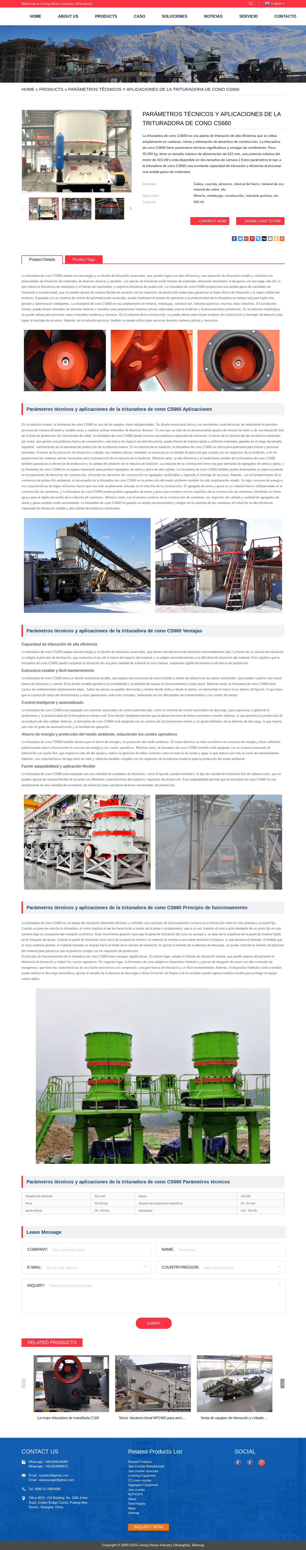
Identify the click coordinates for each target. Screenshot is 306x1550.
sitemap (133, 1513)
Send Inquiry (137, 1503)
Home (35, 16)
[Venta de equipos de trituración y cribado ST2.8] (234, 1383)
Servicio (248, 16)
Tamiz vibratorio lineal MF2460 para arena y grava (153, 1418)
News (132, 1508)
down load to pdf (263, 221)
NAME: (168, 1249)
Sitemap (198, 1545)
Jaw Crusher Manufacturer (146, 1466)
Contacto (285, 16)
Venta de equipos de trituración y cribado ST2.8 (235, 1418)
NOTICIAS (213, 16)
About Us (68, 16)
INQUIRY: (36, 1285)
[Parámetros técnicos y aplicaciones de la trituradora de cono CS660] (43, 209)
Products (106, 16)
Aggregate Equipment (143, 1485)
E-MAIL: (34, 1267)
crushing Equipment (142, 1475)
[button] (130, 208)
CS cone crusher (139, 1480)
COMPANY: (37, 1249)
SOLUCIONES (174, 16)
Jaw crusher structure (143, 1471)
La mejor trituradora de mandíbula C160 (68, 1418)
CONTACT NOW (212, 221)
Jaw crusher (136, 1489)
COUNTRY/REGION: (180, 1267)
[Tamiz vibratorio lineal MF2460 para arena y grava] (153, 1383)
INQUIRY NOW (148, 1526)
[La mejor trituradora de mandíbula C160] (71, 1383)
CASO (139, 16)
